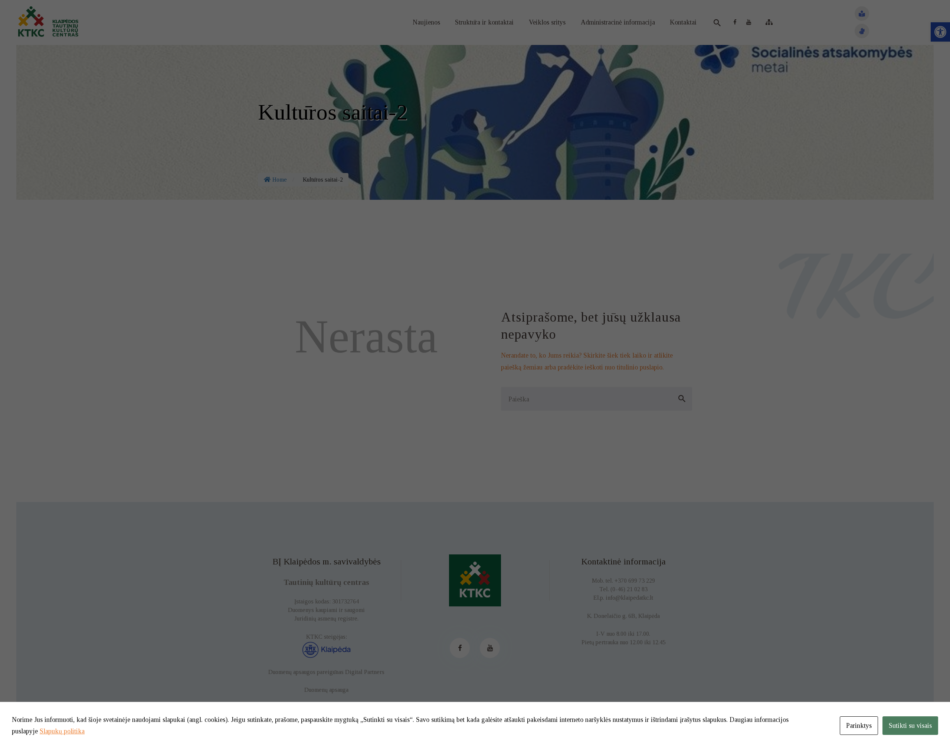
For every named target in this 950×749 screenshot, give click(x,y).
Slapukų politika (62, 731)
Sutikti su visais (910, 725)
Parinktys (859, 725)
